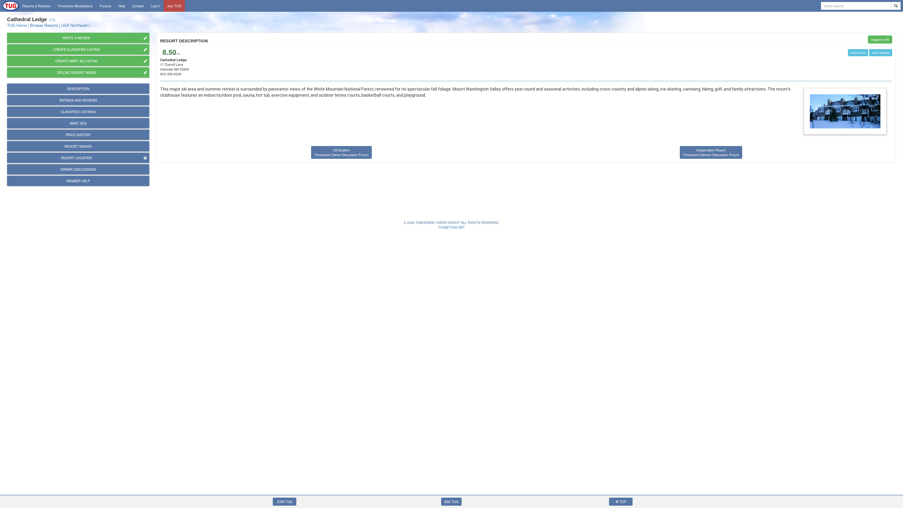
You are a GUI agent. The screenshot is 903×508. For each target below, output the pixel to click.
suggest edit (880, 39)
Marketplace (75, 6)
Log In (155, 6)
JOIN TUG (284, 501)
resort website (881, 53)
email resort (858, 53)
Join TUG (174, 6)
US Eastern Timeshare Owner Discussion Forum (341, 152)
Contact (138, 6)
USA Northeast (74, 25)
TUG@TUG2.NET (451, 227)
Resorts (36, 6)
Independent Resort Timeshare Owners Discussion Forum (711, 152)
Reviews (78, 100)
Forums (105, 6)
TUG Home (17, 25)
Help (121, 6)
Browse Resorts (44, 25)
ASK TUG (451, 501)
